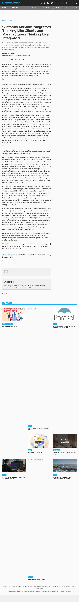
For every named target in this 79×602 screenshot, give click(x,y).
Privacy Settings (39, 588)
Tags (23, 586)
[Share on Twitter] (4, 59)
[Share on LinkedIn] (12, 59)
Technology (14, 8)
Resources (45, 8)
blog (7, 294)
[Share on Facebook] (8, 59)
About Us (4, 586)
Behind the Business (8, 323)
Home (4, 20)
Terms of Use (51, 586)
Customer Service (60, 3)
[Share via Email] (23, 59)
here (30, 287)
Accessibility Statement (71, 586)
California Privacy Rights (42, 586)
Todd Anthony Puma (9, 53)
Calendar (56, 8)
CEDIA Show (57, 450)
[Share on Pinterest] (20, 59)
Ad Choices (57, 586)
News (4, 8)
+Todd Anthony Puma (9, 255)
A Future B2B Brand (11, 586)
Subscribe (70, 3)
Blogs (65, 8)
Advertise (27, 586)
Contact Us (18, 586)
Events (34, 8)
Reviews (74, 8)
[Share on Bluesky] (16, 59)
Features (25, 8)
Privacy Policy (33, 586)
